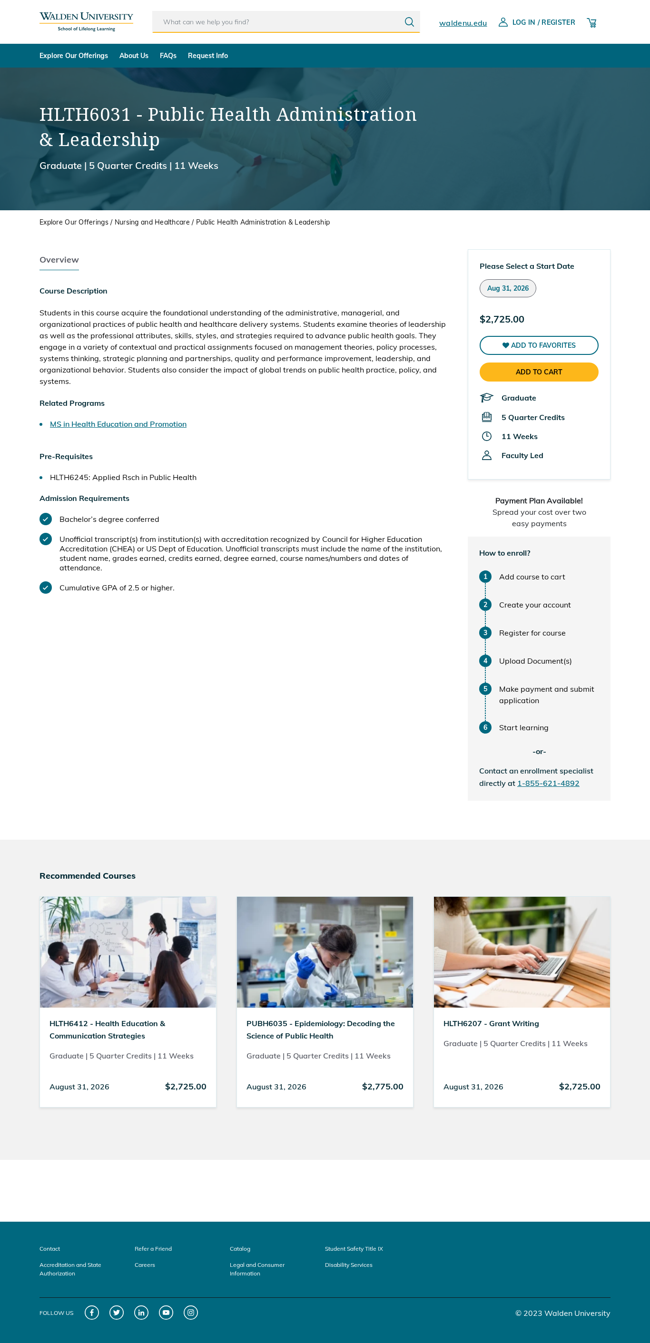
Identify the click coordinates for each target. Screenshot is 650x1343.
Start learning (524, 727)
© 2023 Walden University (563, 1313)
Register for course (532, 632)
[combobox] (286, 22)
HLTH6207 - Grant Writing (491, 1023)
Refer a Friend (153, 1248)
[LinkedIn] (141, 1312)
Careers (145, 1264)
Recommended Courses (87, 875)
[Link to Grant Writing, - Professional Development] (522, 951)
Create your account (535, 604)
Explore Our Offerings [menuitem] (73, 55)
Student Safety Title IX (354, 1248)
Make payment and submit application (546, 694)
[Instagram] (191, 1312)
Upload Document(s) (535, 661)
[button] (539, 345)
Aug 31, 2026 (508, 288)
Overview (59, 259)
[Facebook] (92, 1312)
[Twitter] (116, 1312)
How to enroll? (504, 553)
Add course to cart (532, 576)
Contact (49, 1248)
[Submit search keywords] (409, 22)
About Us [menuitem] (133, 55)
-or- (539, 751)
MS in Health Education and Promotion (118, 424)
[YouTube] (166, 1312)
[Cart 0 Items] (591, 22)
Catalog (240, 1248)
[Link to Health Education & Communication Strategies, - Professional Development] (128, 951)
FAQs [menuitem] (168, 55)
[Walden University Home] (86, 18)
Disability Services (349, 1264)
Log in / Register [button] (543, 22)
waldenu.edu (463, 23)
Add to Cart (539, 372)
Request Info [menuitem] (208, 55)
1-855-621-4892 (548, 783)
